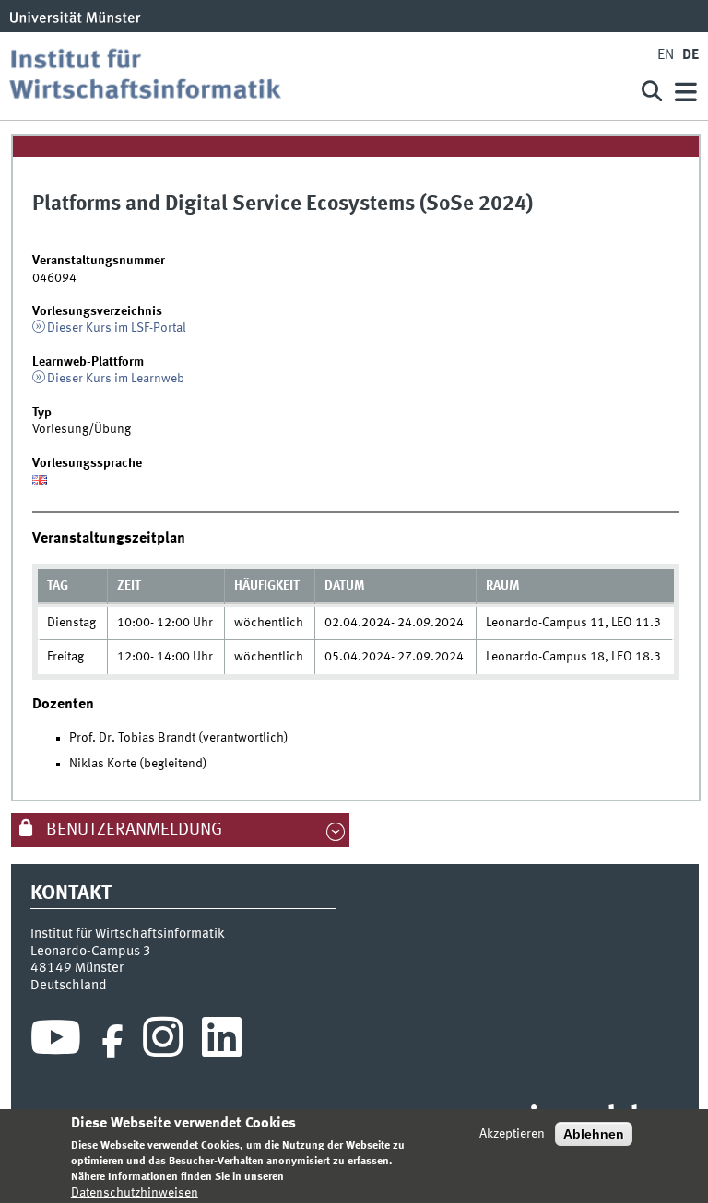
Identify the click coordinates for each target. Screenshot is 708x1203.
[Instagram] (163, 1042)
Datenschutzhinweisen (134, 1192)
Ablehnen (593, 1134)
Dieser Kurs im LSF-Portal (116, 327)
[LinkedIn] (222, 1042)
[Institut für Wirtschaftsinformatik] (311, 76)
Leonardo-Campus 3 (90, 951)
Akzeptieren (512, 1133)
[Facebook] (112, 1042)
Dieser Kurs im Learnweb (115, 378)
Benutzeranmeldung (132, 830)
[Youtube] (55, 1042)
